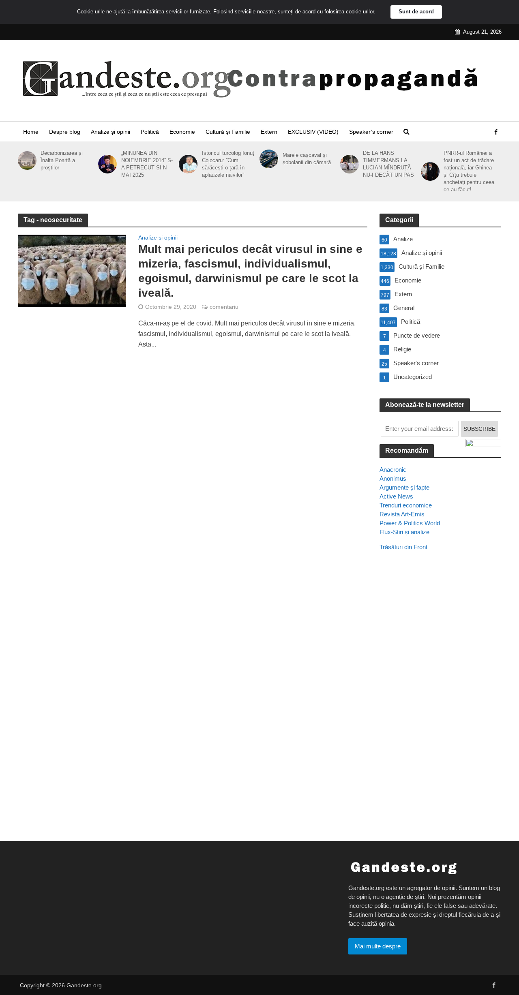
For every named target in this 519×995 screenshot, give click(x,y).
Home (31, 131)
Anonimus (393, 478)
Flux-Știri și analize (404, 532)
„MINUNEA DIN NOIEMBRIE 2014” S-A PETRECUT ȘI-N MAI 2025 (147, 164)
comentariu (224, 307)
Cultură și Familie (228, 131)
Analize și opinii (110, 131)
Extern (269, 131)
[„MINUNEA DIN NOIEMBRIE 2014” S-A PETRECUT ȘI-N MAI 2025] (106, 164)
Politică (150, 131)
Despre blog (64, 131)
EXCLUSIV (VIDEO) (313, 131)
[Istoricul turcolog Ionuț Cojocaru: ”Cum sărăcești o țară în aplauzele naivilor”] (187, 164)
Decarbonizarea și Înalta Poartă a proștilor (62, 160)
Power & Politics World (410, 523)
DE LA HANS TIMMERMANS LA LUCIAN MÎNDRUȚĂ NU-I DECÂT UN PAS (388, 164)
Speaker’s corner (371, 131)
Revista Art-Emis (402, 514)
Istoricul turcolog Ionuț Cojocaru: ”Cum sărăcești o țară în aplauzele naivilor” (228, 164)
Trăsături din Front (403, 547)
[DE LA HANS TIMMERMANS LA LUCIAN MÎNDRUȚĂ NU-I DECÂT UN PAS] (348, 164)
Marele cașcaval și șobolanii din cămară (307, 158)
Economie (182, 131)
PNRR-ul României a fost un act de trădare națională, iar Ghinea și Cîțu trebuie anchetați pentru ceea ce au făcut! (469, 171)
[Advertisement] (440, 704)
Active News (396, 496)
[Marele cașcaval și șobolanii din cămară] (267, 159)
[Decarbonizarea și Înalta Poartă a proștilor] (26, 160)
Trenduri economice (406, 505)
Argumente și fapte (404, 487)
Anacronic (393, 469)
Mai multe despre (378, 946)
